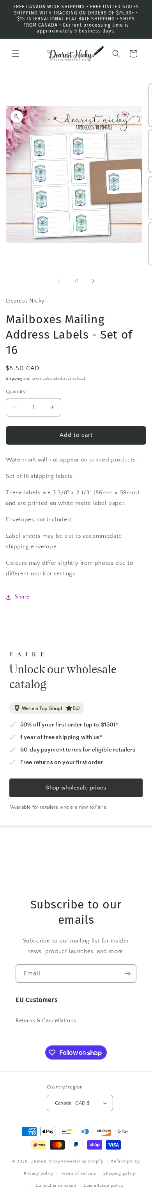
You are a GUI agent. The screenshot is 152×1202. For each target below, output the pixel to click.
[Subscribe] (127, 973)
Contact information (55, 1185)
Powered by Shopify (82, 1161)
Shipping (14, 379)
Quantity (16, 391)
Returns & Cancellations (46, 1021)
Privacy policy (39, 1173)
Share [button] (22, 597)
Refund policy (125, 1161)
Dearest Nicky (45, 1161)
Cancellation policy (103, 1185)
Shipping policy (119, 1173)
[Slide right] (93, 281)
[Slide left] (58, 281)
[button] (15, 53)
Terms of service (78, 1173)
